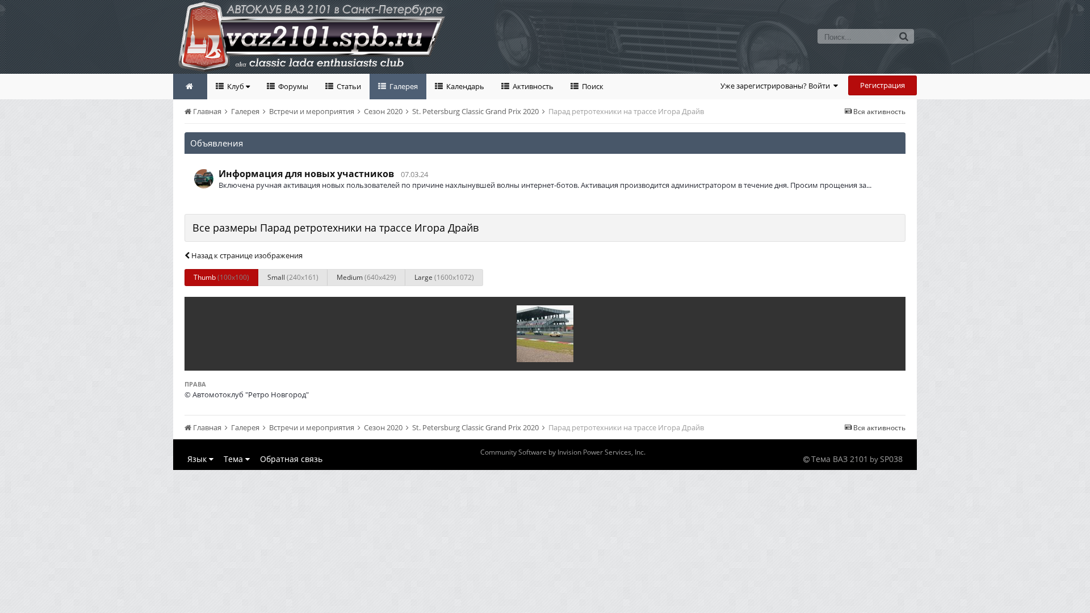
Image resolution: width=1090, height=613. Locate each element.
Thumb (221, 277)
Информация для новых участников (306, 173)
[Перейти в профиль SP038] (203, 178)
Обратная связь (291, 459)
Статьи (348, 86)
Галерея (403, 86)
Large (444, 277)
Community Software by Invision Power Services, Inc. (562, 452)
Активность (532, 86)
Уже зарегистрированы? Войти (776, 86)
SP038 (891, 459)
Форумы (292, 86)
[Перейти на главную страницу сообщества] (190, 86)
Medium (366, 277)
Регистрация (882, 85)
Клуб (235, 86)
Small (292, 277)
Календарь (464, 86)
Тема (234, 459)
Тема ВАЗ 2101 (839, 459)
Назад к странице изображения (246, 255)
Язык (198, 459)
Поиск (591, 86)
